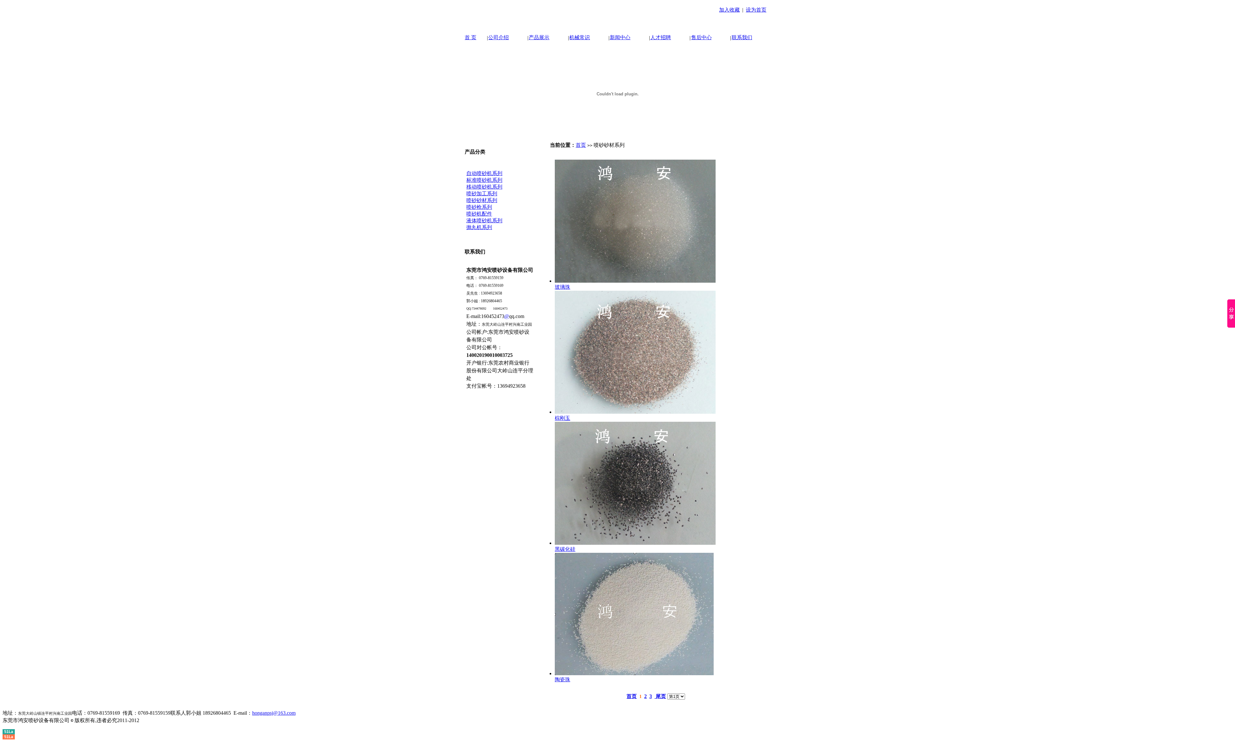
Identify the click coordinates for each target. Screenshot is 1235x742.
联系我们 (742, 37)
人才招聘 (660, 37)
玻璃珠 (562, 287)
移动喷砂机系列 (484, 187)
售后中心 (701, 37)
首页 (581, 145)
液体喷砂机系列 (484, 220)
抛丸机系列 (479, 227)
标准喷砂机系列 (484, 180)
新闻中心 (620, 37)
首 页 (470, 37)
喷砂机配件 (479, 213)
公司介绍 (498, 37)
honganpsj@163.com (274, 713)
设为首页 (756, 10)
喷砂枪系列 (479, 207)
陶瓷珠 (562, 679)
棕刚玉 (562, 418)
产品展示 (539, 37)
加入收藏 (729, 10)
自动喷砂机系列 (484, 173)
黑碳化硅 (565, 549)
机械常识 (579, 37)
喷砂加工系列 (481, 193)
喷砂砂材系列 (481, 200)
